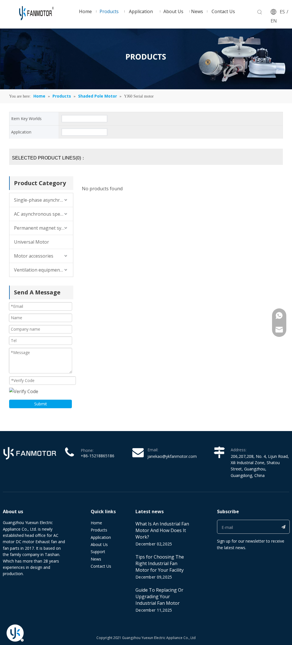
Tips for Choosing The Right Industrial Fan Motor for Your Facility (159, 563)
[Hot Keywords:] (260, 12)
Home (96, 522)
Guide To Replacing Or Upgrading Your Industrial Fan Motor (159, 596)
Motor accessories (33, 256)
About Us (99, 544)
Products (99, 530)
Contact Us (101, 566)
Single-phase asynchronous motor (43, 200)
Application (101, 537)
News (96, 559)
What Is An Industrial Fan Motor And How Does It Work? (162, 530)
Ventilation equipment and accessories (43, 270)
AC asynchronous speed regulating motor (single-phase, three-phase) (43, 214)
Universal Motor (31, 242)
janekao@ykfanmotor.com (172, 456)
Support (98, 551)
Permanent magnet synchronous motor (43, 228)
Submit (40, 404)
